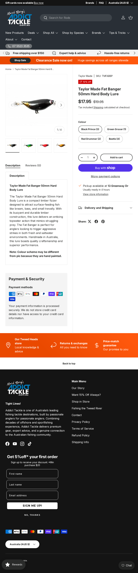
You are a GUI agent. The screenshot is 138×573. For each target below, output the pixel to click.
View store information (95, 194)
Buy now (39, 2)
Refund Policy (81, 435)
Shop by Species (73, 32)
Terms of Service (83, 428)
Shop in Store (81, 401)
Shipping (98, 107)
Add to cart (116, 157)
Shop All (48, 32)
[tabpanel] (36, 218)
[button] (130, 17)
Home (8, 69)
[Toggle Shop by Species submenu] (86, 33)
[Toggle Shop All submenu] (57, 33)
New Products (14, 32)
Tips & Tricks (117, 32)
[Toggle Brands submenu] (104, 33)
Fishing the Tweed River (87, 408)
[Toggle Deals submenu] (38, 33)
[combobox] (76, 17)
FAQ (101, 2)
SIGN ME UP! (32, 505)
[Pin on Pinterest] (103, 221)
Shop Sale (20, 60)
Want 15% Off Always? (86, 394)
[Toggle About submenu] (16, 40)
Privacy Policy (81, 421)
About (9, 39)
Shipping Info (80, 442)
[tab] (12, 165)
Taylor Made (85, 75)
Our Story (78, 388)
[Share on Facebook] (96, 221)
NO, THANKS (32, 515)
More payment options (105, 176)
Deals (31, 32)
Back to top (69, 363)
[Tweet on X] (89, 221)
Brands (90, 2)
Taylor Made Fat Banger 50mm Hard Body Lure (35, 69)
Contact (26, 39)
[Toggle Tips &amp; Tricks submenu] (128, 33)
